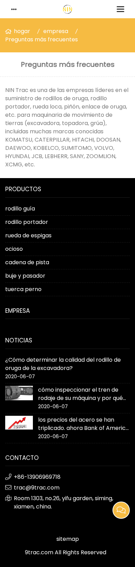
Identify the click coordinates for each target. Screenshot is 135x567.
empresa (55, 31)
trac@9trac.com (37, 488)
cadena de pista (27, 262)
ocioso (14, 249)
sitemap (67, 539)
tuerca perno (23, 289)
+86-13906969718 (37, 477)
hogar (22, 31)
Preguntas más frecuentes (41, 39)
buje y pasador (25, 276)
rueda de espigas (28, 235)
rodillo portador (26, 222)
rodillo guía (20, 209)
